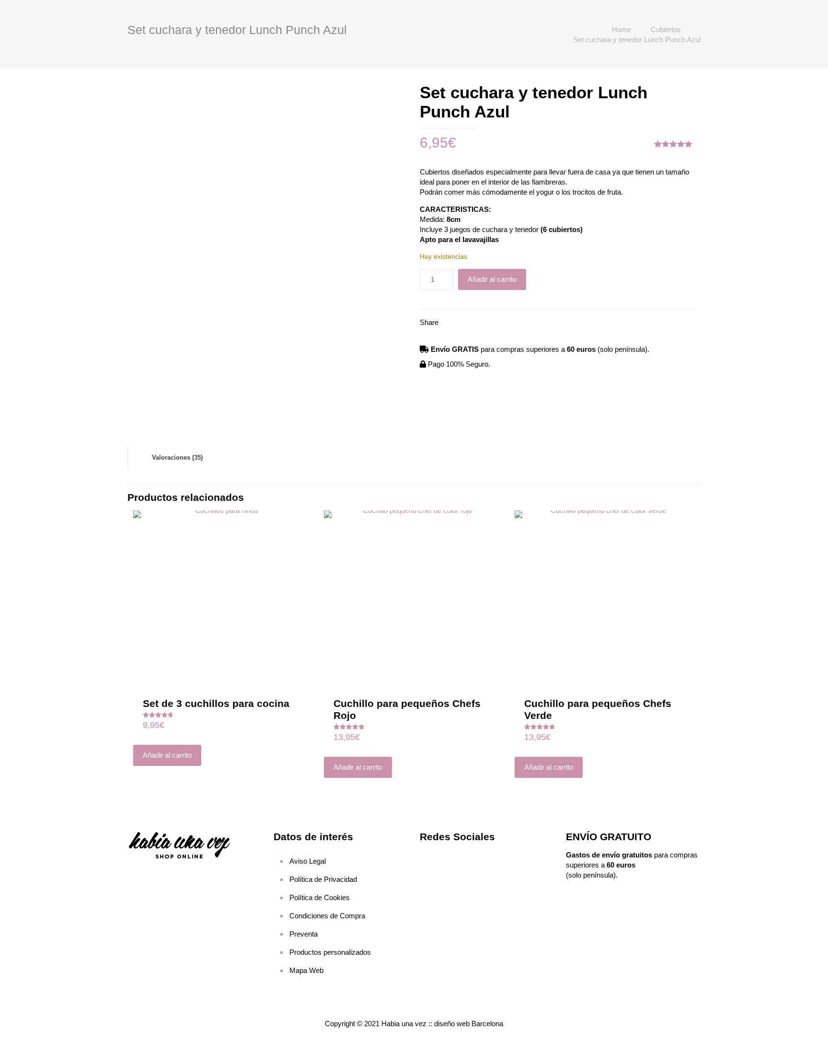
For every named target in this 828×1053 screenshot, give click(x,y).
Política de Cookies (319, 897)
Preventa (303, 934)
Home (621, 29)
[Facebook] (429, 856)
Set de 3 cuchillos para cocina (216, 703)
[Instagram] (447, 856)
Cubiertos (666, 29)
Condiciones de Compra (327, 916)
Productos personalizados (330, 952)
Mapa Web (306, 970)
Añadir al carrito (492, 279)
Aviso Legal (307, 861)
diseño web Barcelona (468, 1023)
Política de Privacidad (323, 879)
